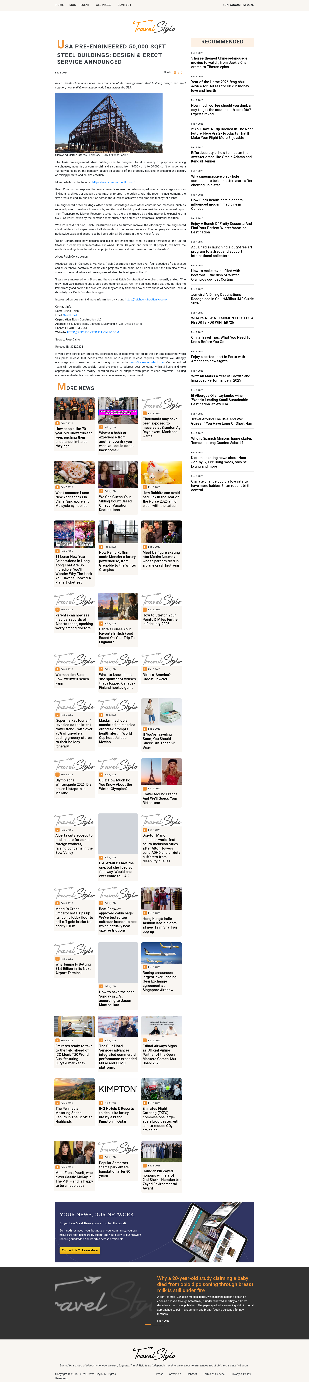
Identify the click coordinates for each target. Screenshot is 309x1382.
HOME (59, 5)
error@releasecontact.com (148, 362)
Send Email (70, 315)
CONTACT (124, 5)
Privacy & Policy (240, 1374)
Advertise (175, 1374)
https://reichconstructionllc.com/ (113, 182)
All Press (103, 5)
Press (159, 1374)
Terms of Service (214, 1374)
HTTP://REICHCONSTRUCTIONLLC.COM (93, 332)
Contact (192, 1374)
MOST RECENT (79, 5)
